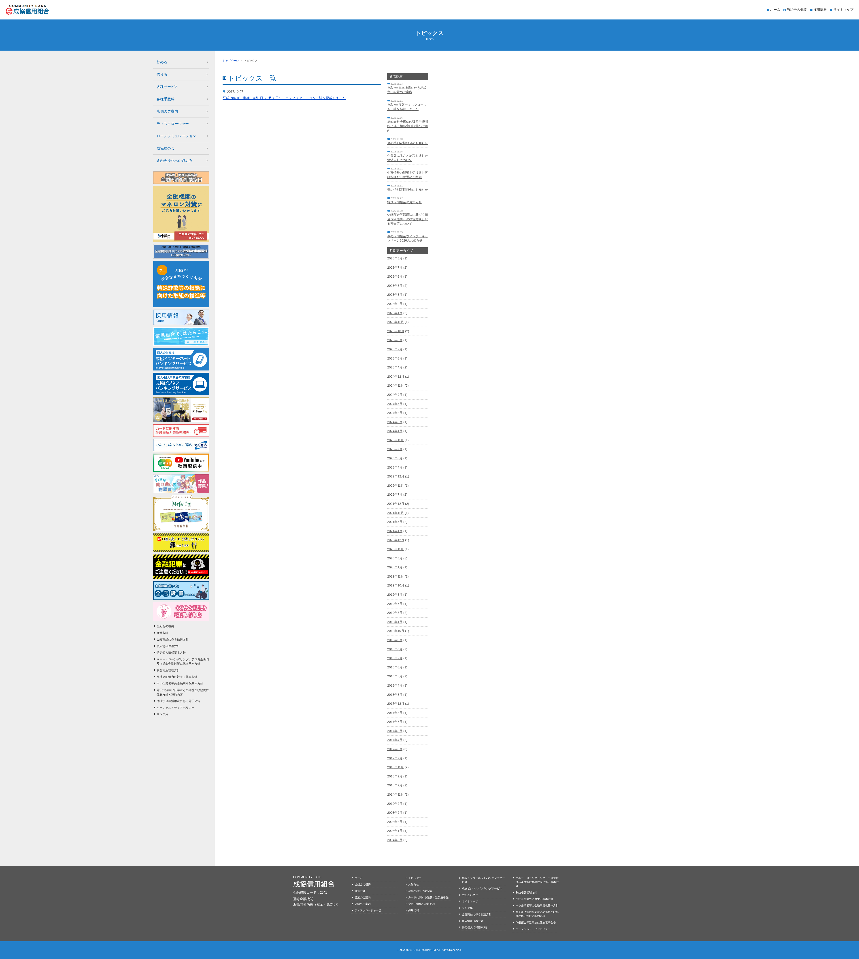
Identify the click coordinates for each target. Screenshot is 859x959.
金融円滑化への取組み (174, 161)
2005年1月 (394, 831)
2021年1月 (394, 531)
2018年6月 (394, 667)
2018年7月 (394, 658)
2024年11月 (395, 385)
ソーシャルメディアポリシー (175, 707)
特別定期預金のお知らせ (404, 202)
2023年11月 (395, 440)
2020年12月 (395, 540)
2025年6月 (394, 358)
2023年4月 (394, 467)
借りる (162, 74)
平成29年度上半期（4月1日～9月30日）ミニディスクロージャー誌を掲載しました (284, 98)
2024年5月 (394, 422)
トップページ (231, 60)
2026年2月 (394, 304)
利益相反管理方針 (168, 670)
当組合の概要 (797, 9)
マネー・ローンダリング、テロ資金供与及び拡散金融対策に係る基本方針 (183, 662)
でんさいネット (471, 895)
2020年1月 (394, 567)
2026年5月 (394, 285)
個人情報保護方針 (168, 646)
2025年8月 (394, 340)
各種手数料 (165, 99)
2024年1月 (394, 431)
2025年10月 (395, 331)
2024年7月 (394, 404)
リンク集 (162, 714)
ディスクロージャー (173, 124)
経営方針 (162, 633)
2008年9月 (394, 812)
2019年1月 (394, 622)
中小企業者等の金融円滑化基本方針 (180, 683)
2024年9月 (394, 394)
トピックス (415, 878)
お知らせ (413, 884)
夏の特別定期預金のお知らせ (407, 143)
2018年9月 (394, 640)
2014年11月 (395, 794)
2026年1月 (394, 313)
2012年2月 (394, 803)
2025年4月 (394, 367)
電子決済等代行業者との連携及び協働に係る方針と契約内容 (183, 692)
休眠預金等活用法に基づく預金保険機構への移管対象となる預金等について (407, 219)
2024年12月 (395, 376)
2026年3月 (394, 294)
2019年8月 (394, 594)
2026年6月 (394, 276)
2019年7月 (394, 604)
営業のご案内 (363, 897)
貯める (162, 62)
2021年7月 (394, 522)
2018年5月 (394, 676)
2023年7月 (394, 449)
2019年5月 (394, 612)
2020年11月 (395, 549)
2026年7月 (394, 267)
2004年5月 (394, 840)
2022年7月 (394, 494)
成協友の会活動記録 (420, 891)
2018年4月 (394, 685)
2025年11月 (395, 322)
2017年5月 (394, 731)
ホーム (775, 9)
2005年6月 (394, 822)
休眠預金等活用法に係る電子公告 (178, 701)
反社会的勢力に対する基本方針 (177, 677)
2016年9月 (394, 776)
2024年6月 (394, 413)
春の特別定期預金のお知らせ (407, 189)
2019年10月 (395, 585)
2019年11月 (395, 576)
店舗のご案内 (167, 111)
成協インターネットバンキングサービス (483, 880)
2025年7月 (394, 349)
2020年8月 (394, 558)
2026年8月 (394, 258)
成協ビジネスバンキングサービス (482, 888)
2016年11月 (395, 767)
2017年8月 (394, 713)
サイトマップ (843, 9)
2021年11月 (395, 513)
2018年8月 (394, 649)
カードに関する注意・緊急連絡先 (428, 897)
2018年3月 (394, 694)
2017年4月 (394, 740)
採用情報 (820, 9)
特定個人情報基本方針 (171, 652)
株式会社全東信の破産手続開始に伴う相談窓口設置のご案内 (407, 126)
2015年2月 (394, 785)
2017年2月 (394, 758)
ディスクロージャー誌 (368, 910)
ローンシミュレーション (176, 136)
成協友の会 (165, 148)
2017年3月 (394, 749)
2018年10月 (395, 631)
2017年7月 (394, 722)
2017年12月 (395, 703)
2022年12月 (395, 476)
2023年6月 (394, 458)
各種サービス (167, 87)
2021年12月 (395, 503)
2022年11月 (395, 485)
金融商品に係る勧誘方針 (173, 639)
